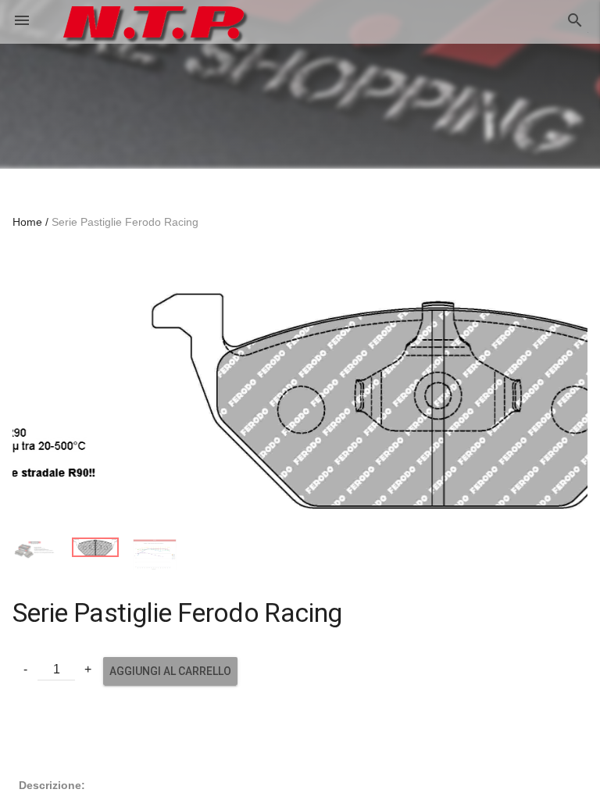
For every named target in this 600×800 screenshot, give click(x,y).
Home (27, 222)
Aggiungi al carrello (170, 655)
